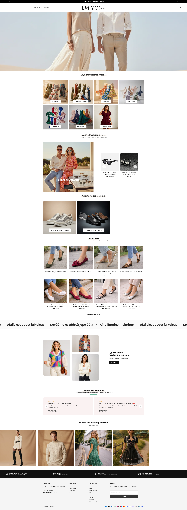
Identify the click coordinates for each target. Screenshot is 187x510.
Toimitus (91, 497)
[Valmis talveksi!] (93, 448)
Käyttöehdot (92, 492)
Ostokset (46, 7)
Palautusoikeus (93, 490)
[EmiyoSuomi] (93, 7)
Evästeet (91, 499)
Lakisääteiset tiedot (94, 501)
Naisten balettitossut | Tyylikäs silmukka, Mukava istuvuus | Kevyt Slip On (131, 305)
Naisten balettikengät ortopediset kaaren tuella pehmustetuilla (55, 272)
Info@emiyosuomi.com (51, 492)
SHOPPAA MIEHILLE (96, 41)
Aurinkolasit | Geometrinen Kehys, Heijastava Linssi (129, 173)
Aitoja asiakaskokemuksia (75, 492)
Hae (90, 486)
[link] (93, 1)
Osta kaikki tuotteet (93, 314)
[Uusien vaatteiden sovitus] (56, 448)
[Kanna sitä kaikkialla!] (131, 448)
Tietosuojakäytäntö (94, 495)
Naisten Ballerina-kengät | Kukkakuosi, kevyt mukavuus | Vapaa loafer (55, 305)
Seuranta (71, 486)
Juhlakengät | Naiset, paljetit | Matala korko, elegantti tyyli (106, 272)
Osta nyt (113, 362)
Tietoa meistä (72, 488)
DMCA (90, 488)
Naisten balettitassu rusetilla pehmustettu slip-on (81, 272)
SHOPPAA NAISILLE (84, 41)
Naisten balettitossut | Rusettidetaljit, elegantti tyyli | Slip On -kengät (80, 305)
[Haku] (177, 7)
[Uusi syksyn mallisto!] (18, 448)
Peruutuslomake (73, 495)
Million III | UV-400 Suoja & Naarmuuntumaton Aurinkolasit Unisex (110, 173)
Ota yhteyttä (38, 7)
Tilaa (124, 496)
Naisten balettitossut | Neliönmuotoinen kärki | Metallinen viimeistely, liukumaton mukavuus (106, 305)
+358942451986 (49, 490)
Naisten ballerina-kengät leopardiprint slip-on (131, 272)
